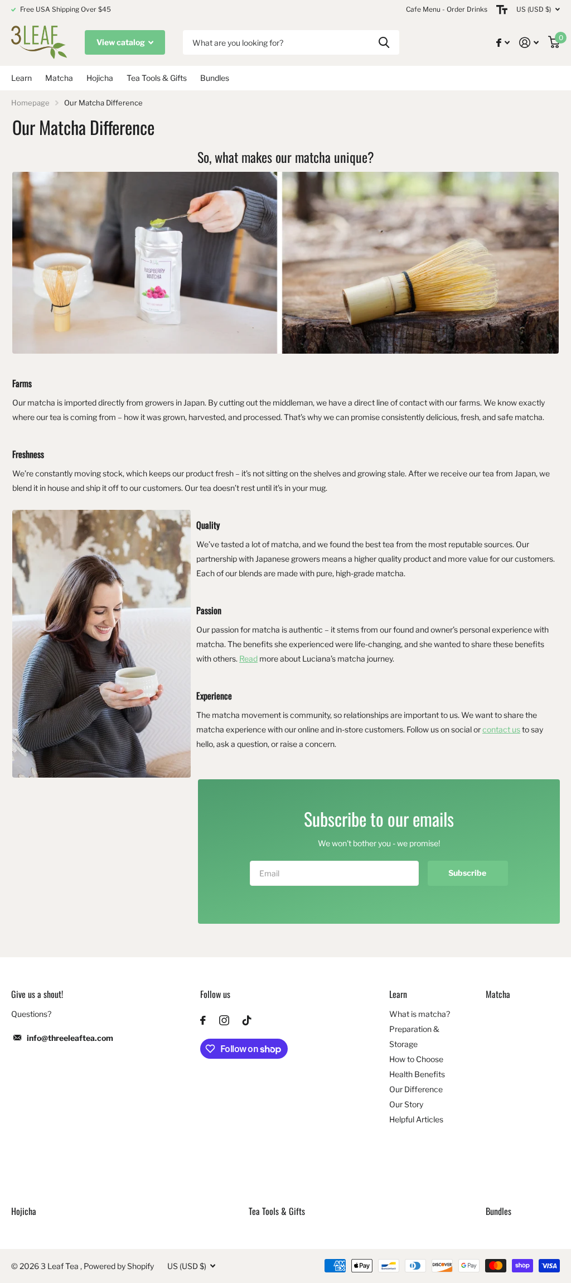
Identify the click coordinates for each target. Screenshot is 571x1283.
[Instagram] (224, 1020)
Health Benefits (417, 1074)
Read (248, 658)
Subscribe (468, 872)
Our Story (406, 1104)
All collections (21, 78)
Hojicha (99, 78)
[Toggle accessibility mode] (501, 9)
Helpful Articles (416, 1119)
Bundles (214, 78)
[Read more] (503, 42)
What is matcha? (419, 1014)
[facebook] (203, 1020)
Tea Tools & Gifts (157, 78)
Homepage (30, 102)
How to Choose (416, 1059)
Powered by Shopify (119, 1266)
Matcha (59, 78)
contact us (501, 729)
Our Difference (416, 1089)
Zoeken (384, 42)
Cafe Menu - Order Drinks (446, 9)
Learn (398, 994)
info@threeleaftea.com (70, 1038)
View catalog (121, 42)
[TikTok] (247, 1020)
